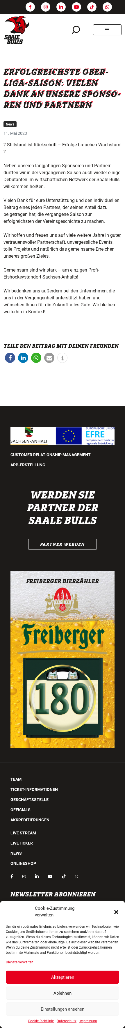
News (10, 124)
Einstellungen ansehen (62, 1009)
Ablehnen (62, 993)
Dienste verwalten (19, 962)
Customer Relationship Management (50, 454)
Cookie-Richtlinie (41, 1021)
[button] (116, 912)
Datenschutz (66, 1021)
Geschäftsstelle (29, 799)
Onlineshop (23, 863)
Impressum (88, 1021)
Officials (20, 809)
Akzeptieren (62, 977)
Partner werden (62, 544)
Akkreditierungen (29, 820)
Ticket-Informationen (34, 789)
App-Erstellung (27, 465)
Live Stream (23, 833)
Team (16, 779)
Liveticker (21, 843)
